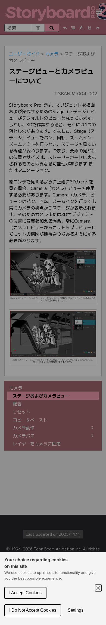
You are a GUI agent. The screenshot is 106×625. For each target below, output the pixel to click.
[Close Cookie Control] (98, 588)
